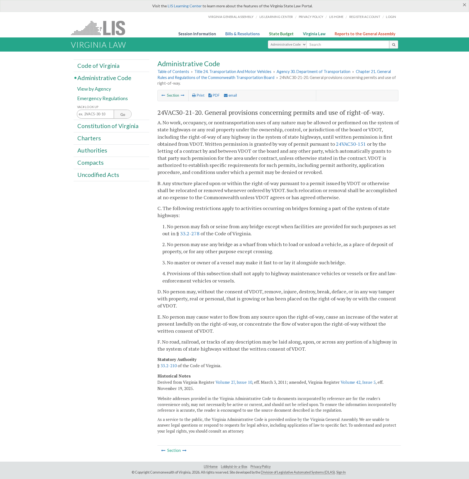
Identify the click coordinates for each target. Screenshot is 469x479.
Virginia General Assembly (230, 16)
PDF (216, 95)
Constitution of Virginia (107, 125)
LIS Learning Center (185, 6)
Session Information (197, 33)
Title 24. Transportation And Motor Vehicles (232, 71)
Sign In (341, 472)
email (232, 95)
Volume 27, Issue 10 (234, 382)
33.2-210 (169, 365)
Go (122, 114)
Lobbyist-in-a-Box (234, 467)
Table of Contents (173, 71)
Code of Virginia (98, 65)
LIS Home (211, 467)
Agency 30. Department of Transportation (313, 71)
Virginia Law (314, 33)
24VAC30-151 (351, 144)
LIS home (336, 16)
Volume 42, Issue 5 (358, 382)
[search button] (393, 44)
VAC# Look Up (88, 107)
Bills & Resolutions (242, 33)
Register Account (364, 16)
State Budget (281, 33)
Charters (89, 138)
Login (391, 16)
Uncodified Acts (98, 174)
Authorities (92, 150)
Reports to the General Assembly (365, 33)
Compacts (90, 162)
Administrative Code (104, 77)
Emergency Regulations (102, 98)
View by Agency (94, 89)
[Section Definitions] (163, 95)
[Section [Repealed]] (183, 95)
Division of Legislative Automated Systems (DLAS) (298, 472)
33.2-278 (189, 233)
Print (200, 95)
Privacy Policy (311, 16)
